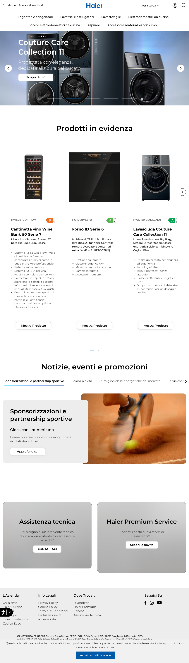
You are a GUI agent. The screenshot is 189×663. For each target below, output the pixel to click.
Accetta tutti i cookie (95, 655)
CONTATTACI (47, 549)
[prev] (3, 381)
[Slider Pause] (142, 99)
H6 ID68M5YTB (82, 219)
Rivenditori (82, 603)
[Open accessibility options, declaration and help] (3, 612)
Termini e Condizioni (53, 611)
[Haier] (94, 5)
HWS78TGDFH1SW (23, 219)
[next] (185, 381)
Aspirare (93, 25)
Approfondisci (27, 451)
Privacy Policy (48, 603)
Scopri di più (35, 86)
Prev (8, 68)
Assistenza (149, 5)
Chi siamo (9, 5)
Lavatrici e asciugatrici (77, 17)
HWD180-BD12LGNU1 (147, 219)
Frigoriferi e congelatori (35, 17)
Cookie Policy (47, 607)
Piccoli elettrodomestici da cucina (55, 25)
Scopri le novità (142, 545)
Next (180, 68)
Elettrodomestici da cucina (148, 17)
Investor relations (15, 619)
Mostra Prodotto (33, 325)
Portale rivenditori (31, 5)
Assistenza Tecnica (87, 615)
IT (164, 5)
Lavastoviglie (111, 17)
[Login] (175, 5)
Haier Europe (12, 607)
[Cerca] (184, 5)
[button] (9, 612)
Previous (6, 192)
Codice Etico (12, 623)
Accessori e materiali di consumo (132, 25)
